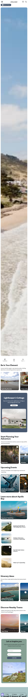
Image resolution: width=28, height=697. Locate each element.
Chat (22, 694)
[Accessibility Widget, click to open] (2, 694)
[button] (25, 381)
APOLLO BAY (13, 2)
